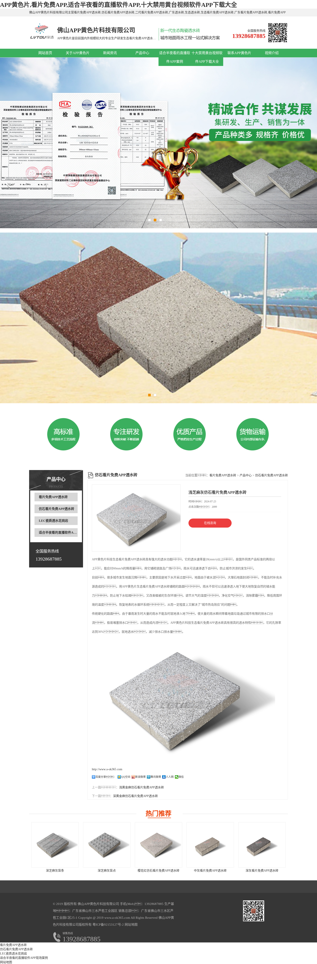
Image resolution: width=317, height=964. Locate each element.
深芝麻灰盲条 (55, 870)
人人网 (170, 776)
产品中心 (142, 53)
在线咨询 (210, 523)
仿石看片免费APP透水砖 (56, 509)
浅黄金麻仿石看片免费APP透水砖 (141, 787)
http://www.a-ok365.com (107, 769)
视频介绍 (272, 53)
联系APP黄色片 (239, 53)
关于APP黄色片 (77, 53)
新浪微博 (140, 776)
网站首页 (45, 53)
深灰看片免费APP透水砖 (262, 870)
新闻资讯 (110, 53)
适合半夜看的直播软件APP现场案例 (64, 532)
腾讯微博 (156, 776)
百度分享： (106, 776)
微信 (181, 776)
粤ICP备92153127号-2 (108, 924)
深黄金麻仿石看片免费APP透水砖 (135, 796)
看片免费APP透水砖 (53, 497)
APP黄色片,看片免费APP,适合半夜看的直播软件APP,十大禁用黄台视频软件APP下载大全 (118, 5)
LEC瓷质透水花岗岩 (53, 520)
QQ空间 (125, 776)
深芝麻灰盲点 (107, 870)
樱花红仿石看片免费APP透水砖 (158, 870)
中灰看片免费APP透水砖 (210, 870)
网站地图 (131, 924)
